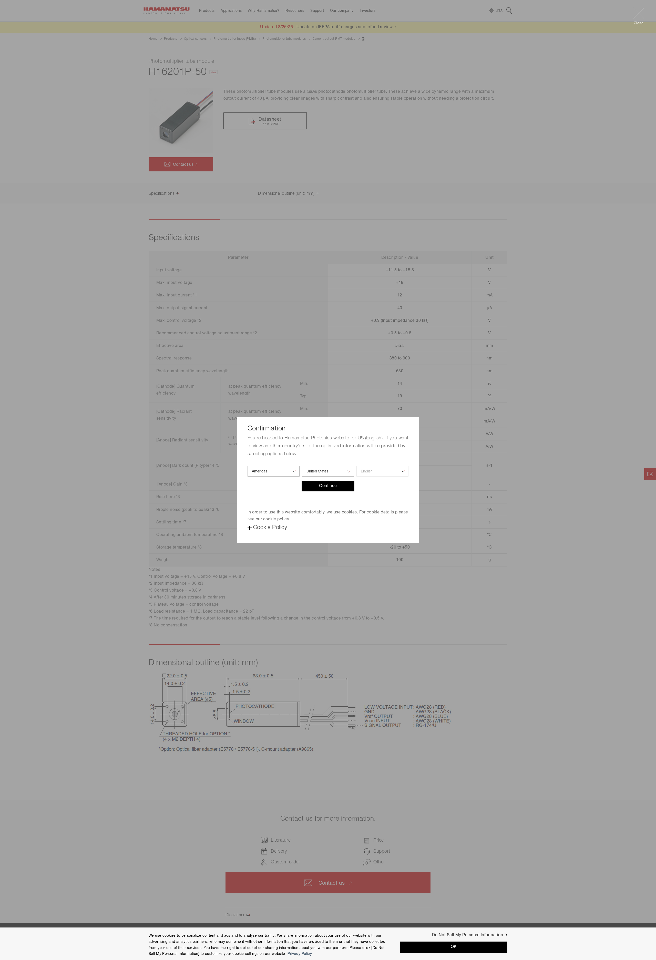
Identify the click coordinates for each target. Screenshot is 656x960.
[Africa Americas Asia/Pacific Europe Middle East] (274, 471)
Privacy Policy (300, 954)
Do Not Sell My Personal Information (467, 935)
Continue (328, 486)
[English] (382, 471)
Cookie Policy (270, 527)
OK (454, 947)
